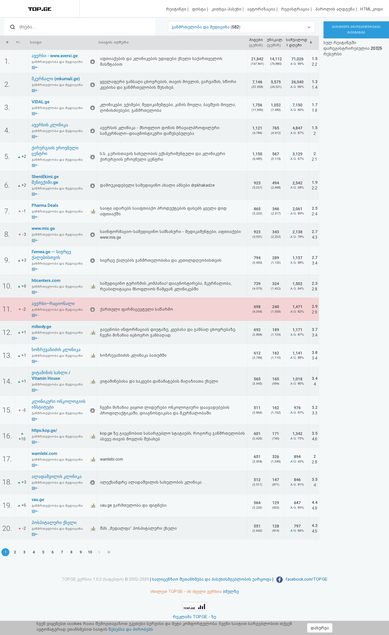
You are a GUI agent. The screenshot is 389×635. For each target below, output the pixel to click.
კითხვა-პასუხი (227, 9)
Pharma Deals (45, 205)
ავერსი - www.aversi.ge (55, 55)
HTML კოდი (371, 9)
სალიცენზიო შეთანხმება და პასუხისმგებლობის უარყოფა (211, 579)
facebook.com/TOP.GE (305, 579)
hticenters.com (46, 280)
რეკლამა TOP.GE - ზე (194, 617)
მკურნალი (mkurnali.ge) (56, 78)
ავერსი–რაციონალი (53, 303)
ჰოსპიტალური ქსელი (54, 522)
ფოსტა (199, 9)
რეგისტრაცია (296, 9)
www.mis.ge (43, 228)
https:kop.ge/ (44, 430)
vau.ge (38, 499)
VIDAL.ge (41, 101)
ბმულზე (231, 591)
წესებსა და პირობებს (130, 629)
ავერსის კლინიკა (50, 124)
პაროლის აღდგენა (335, 9)
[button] (241, 27)
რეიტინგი (176, 9)
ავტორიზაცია (262, 9)
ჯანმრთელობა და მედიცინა (201, 27)
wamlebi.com (44, 453)
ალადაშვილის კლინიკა (57, 476)
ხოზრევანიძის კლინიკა (56, 349)
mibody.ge (41, 326)
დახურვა (320, 628)
